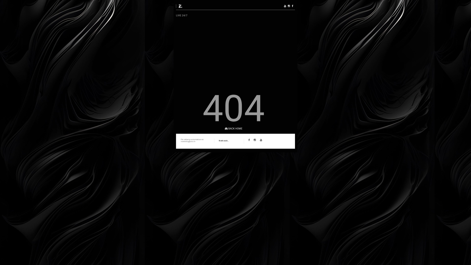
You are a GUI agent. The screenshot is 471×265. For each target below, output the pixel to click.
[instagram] (289, 6)
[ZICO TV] (180, 7)
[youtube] (285, 6)
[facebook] (292, 6)
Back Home (235, 128)
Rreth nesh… (224, 141)
